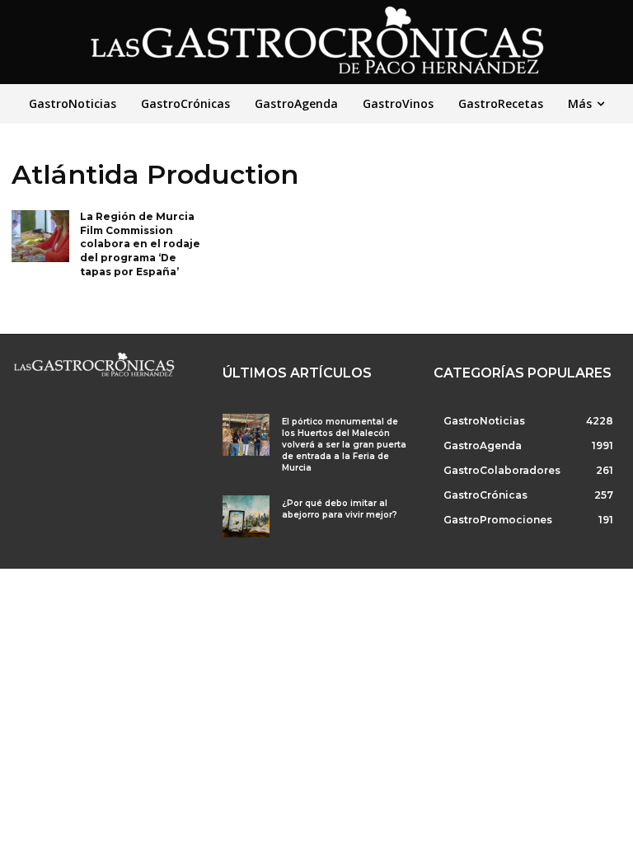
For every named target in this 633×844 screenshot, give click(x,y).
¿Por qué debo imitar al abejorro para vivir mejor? (339, 509)
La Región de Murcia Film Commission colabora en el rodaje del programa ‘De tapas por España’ (140, 244)
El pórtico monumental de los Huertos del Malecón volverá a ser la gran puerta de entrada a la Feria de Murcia (344, 444)
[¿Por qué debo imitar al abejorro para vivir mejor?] (246, 516)
